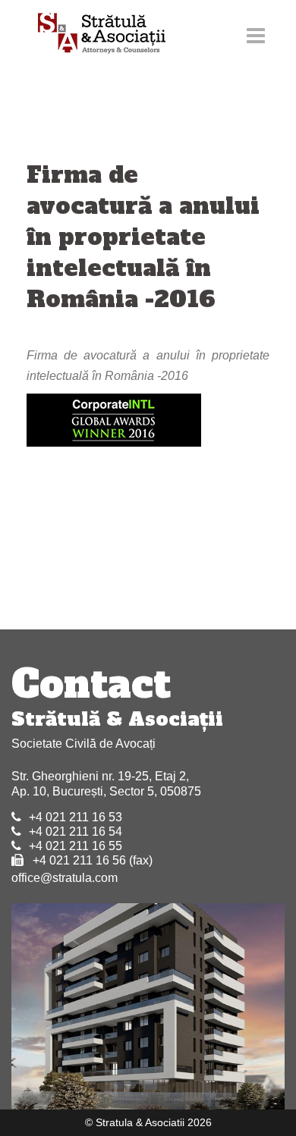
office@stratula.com (64, 877)
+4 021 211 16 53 (75, 817)
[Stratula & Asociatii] (94, 34)
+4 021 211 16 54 (75, 831)
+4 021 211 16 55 (75, 845)
